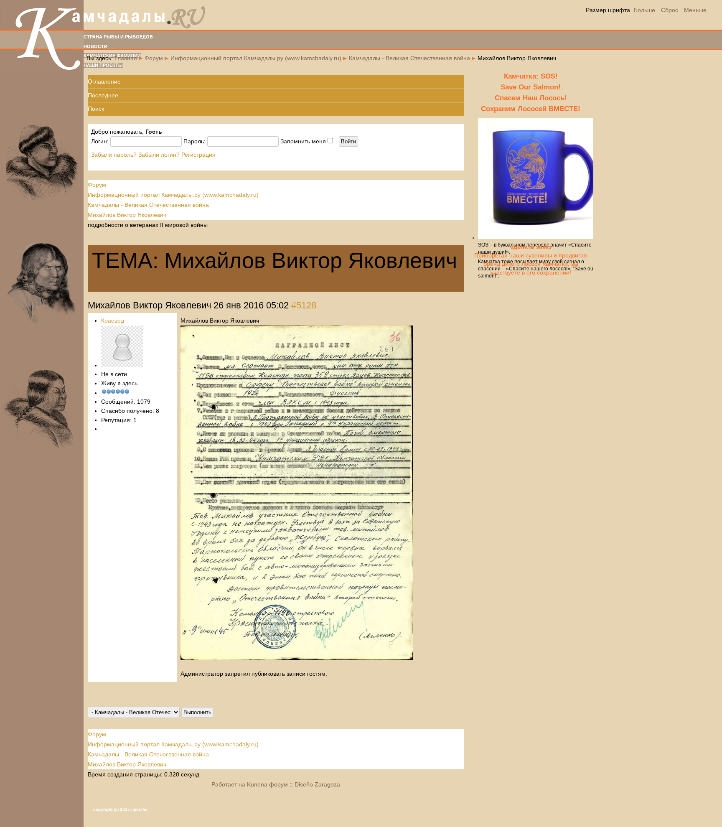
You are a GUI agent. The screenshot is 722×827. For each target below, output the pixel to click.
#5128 (303, 305)
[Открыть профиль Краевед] (122, 365)
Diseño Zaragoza (317, 784)
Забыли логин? (159, 154)
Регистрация (198, 154)
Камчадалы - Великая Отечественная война (409, 58)
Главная (125, 58)
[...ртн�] (296, 657)
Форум (154, 58)
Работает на (228, 784)
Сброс (669, 10)
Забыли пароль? (114, 154)
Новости (95, 46)
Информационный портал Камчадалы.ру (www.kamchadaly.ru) (255, 58)
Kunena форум (267, 784)
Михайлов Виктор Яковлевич (127, 214)
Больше (644, 10)
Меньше (695, 10)
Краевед (112, 320)
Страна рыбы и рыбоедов (118, 36)
